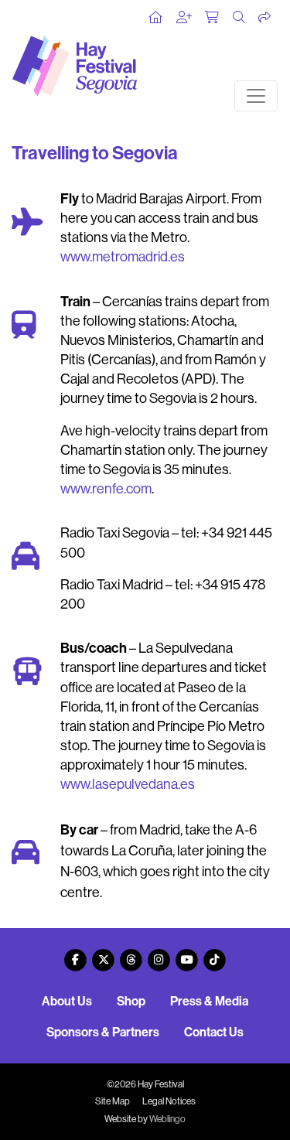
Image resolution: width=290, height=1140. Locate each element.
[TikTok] (215, 954)
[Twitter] (104, 954)
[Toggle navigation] (256, 95)
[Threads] (131, 954)
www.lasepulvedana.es (127, 784)
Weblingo (167, 1119)
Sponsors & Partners (102, 1032)
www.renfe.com (106, 489)
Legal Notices (169, 1101)
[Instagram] (159, 954)
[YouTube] (187, 954)
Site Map (112, 1101)
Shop (131, 1001)
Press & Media (209, 1001)
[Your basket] (213, 18)
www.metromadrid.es (122, 257)
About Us (67, 1001)
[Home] (156, 18)
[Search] (240, 18)
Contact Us (214, 1032)
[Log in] (185, 18)
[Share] (265, 18)
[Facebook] (76, 954)
